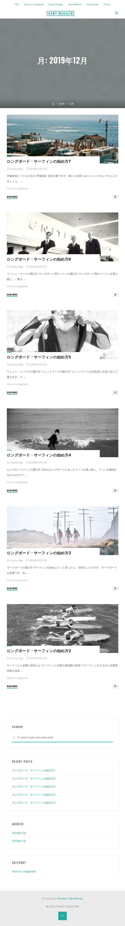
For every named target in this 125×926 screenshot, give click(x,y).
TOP (16, 4)
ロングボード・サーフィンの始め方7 (39, 161)
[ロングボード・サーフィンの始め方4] (62, 432)
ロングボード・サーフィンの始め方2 (39, 650)
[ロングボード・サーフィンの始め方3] (62, 530)
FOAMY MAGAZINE (61, 13)
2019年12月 (19, 833)
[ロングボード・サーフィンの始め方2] (62, 628)
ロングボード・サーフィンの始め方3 (39, 553)
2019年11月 (19, 841)
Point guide (92, 4)
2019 (61, 103)
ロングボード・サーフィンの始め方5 (39, 357)
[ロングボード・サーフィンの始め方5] (62, 334)
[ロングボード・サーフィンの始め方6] (62, 236)
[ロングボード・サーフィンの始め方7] (62, 139)
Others (107, 4)
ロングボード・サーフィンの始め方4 (39, 455)
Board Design (56, 4)
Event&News (74, 4)
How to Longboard (34, 4)
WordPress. (76, 898)
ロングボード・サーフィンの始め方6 (39, 259)
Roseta (61, 898)
